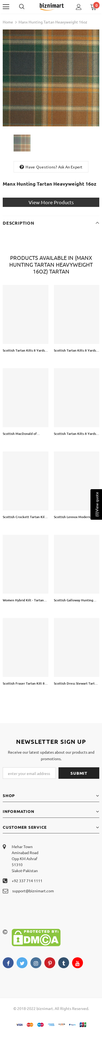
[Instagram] (35, 962)
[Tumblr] (63, 962)
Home (8, 21)
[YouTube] (77, 962)
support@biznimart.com (33, 890)
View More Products (51, 202)
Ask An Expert (70, 166)
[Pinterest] (49, 962)
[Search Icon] (27, 7)
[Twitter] (22, 962)
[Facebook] (8, 962)
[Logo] (51, 6)
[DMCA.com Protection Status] (36, 936)
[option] (51, 77)
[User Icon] (79, 7)
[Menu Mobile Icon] (6, 7)
